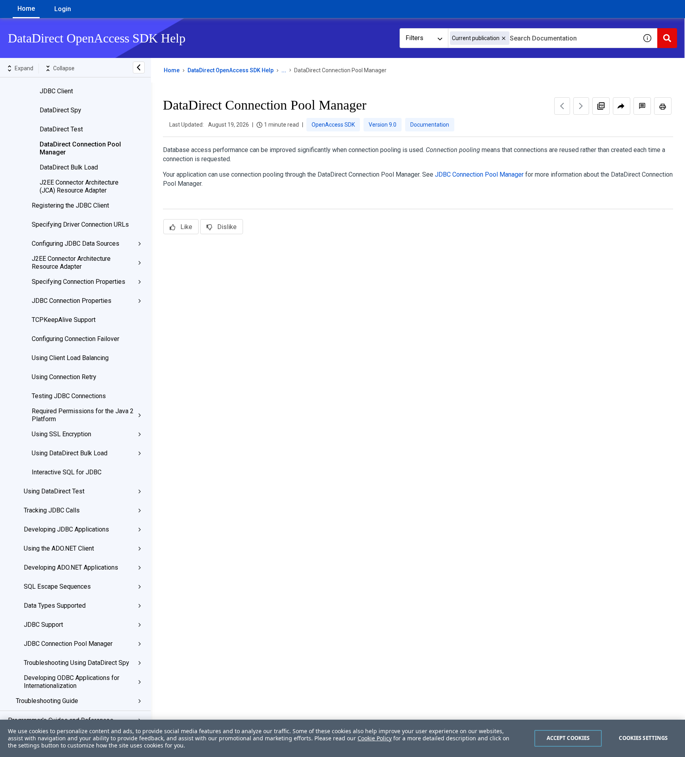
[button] (504, 38)
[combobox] (542, 38)
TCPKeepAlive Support (64, 320)
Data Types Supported (55, 605)
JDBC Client (56, 91)
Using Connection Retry (64, 377)
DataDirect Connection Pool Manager (80, 148)
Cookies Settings (643, 738)
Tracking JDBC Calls (52, 510)
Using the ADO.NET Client (59, 548)
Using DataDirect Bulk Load (69, 453)
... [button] (283, 70)
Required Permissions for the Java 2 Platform (83, 415)
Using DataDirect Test (54, 491)
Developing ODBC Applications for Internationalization (71, 682)
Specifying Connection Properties (78, 281)
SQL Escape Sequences (57, 586)
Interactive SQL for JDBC (66, 472)
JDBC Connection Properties (71, 300)
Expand (24, 68)
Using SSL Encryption (61, 434)
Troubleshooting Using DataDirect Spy (76, 662)
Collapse (64, 68)
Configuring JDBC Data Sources (75, 243)
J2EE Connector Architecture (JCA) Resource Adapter (79, 186)
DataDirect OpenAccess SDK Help (231, 70)
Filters (414, 38)
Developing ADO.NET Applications (71, 567)
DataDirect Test (61, 129)
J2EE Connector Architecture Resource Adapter (71, 262)
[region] (342, 738)
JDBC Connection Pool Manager (68, 643)
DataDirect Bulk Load (69, 167)
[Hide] (139, 67)
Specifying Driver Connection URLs (80, 224)
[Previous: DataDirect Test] (562, 106)
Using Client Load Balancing (70, 358)
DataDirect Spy (60, 110)
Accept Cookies (568, 738)
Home (26, 8)
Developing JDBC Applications (66, 529)
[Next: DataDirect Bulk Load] (581, 106)
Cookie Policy (375, 738)
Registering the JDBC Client (70, 205)
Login (62, 9)
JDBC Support (43, 624)
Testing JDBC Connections (69, 396)
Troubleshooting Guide (47, 701)
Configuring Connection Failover (75, 339)
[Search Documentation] (667, 38)
